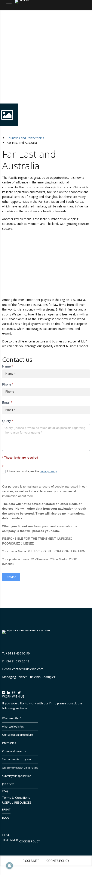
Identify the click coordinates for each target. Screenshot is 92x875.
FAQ (5, 791)
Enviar (11, 577)
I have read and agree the (31, 471)
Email (7, 402)
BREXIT (6, 809)
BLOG (5, 817)
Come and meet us (14, 751)
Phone (7, 384)
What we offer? (11, 718)
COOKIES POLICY (29, 841)
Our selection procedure (17, 735)
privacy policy (48, 471)
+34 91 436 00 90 (18, 653)
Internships (9, 743)
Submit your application (16, 776)
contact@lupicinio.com (27, 669)
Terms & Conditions (16, 797)
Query (7, 421)
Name (7, 366)
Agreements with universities (20, 768)
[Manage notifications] (9, 865)
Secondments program (16, 759)
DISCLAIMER (10, 840)
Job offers (8, 784)
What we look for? (13, 726)
